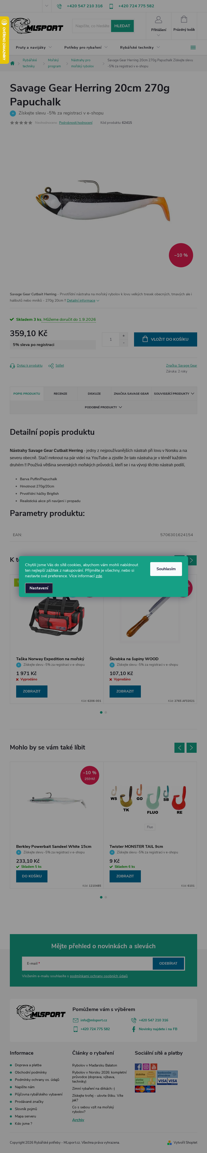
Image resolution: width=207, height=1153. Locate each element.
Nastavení (39, 588)
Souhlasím (166, 569)
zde (99, 576)
